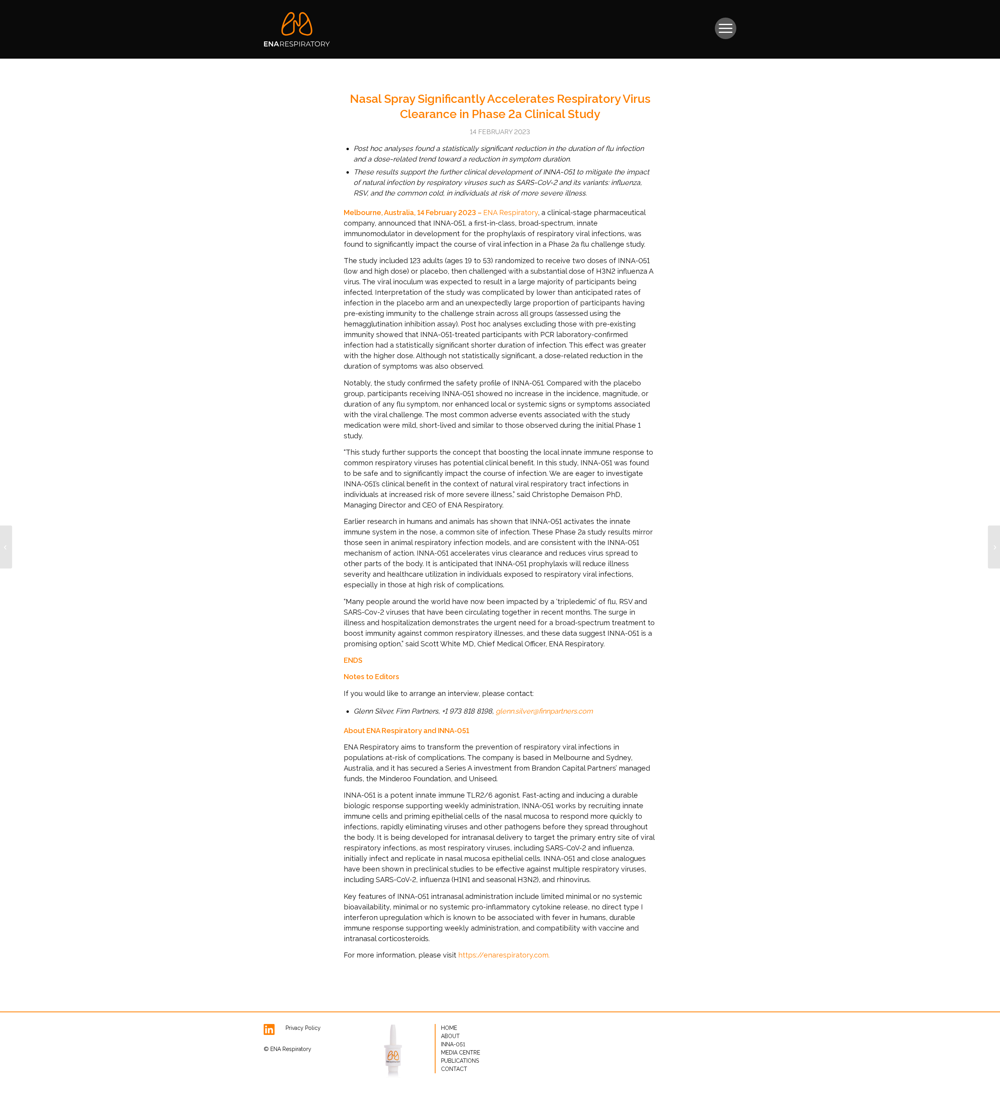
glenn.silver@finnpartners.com (544, 711)
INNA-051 (453, 1044)
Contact (454, 1069)
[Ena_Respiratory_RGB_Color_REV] (297, 29)
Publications (460, 1061)
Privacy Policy (303, 1028)
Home (449, 1028)
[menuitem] (725, 24)
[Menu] (725, 24)
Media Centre (460, 1052)
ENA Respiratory (510, 212)
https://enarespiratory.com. (504, 955)
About (450, 1036)
